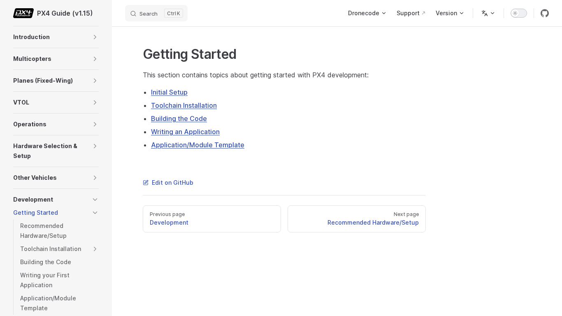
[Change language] (488, 13)
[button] (95, 37)
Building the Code (179, 118)
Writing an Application (185, 132)
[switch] (519, 13)
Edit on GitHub (172, 182)
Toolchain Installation (184, 105)
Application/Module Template (197, 145)
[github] (544, 13)
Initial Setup (169, 92)
